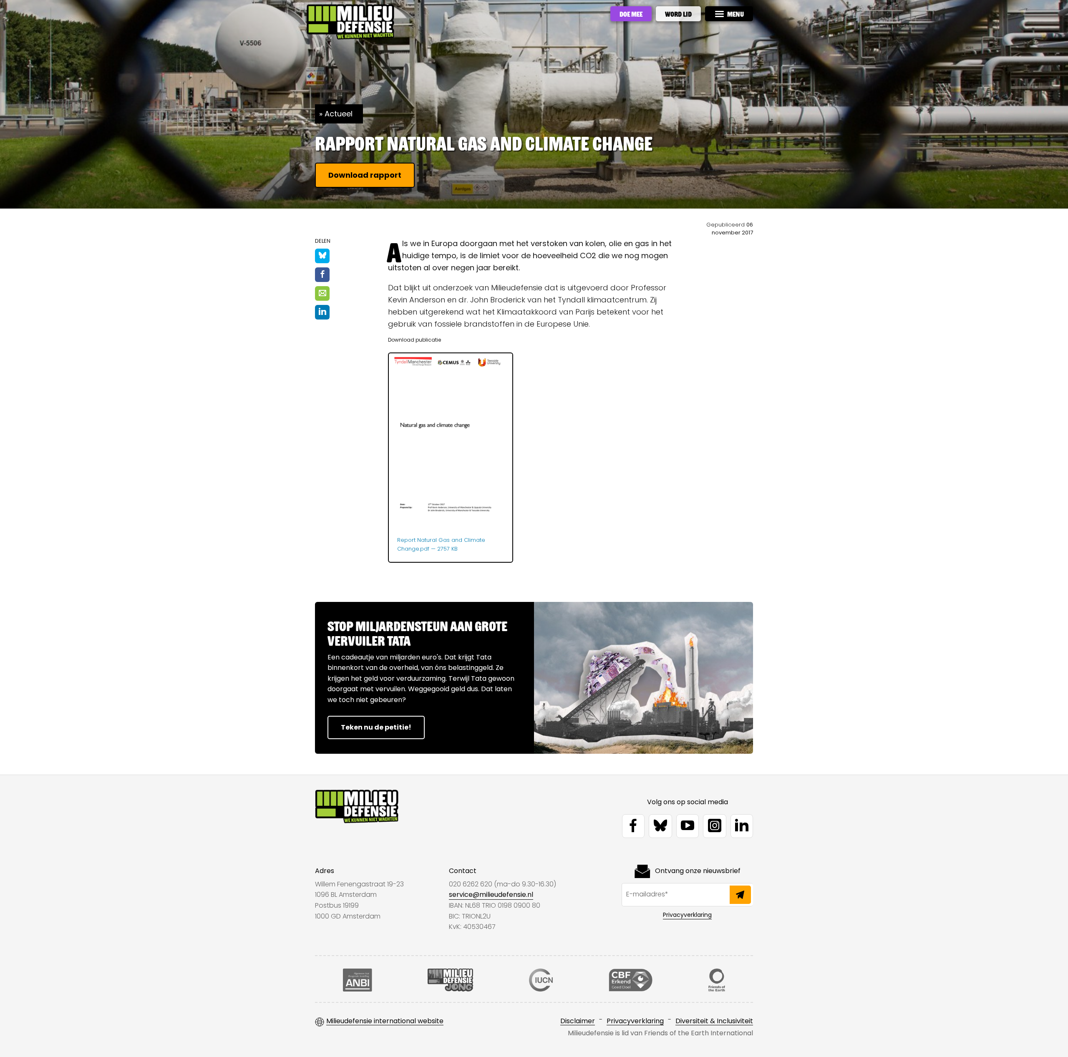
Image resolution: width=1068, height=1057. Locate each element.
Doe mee (631, 13)
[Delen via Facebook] (322, 274)
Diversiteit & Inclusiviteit (714, 1021)
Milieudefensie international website (384, 1021)
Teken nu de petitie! (376, 727)
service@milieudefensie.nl (491, 894)
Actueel (339, 113)
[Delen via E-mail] (322, 293)
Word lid (678, 13)
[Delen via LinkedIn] (322, 312)
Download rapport (364, 175)
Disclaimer (577, 1021)
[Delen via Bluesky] (322, 256)
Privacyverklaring (687, 915)
